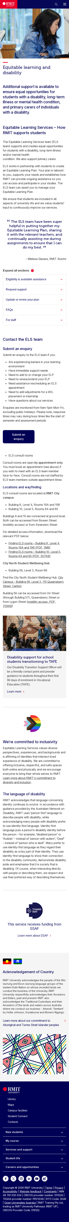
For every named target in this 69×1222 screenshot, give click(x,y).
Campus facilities (17, 1110)
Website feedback (31, 1191)
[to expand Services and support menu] (62, 1149)
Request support (16, 289)
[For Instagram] (21, 1178)
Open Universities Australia (20, 1202)
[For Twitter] (13, 1178)
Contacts (13, 1121)
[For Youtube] (37, 1178)
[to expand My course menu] (62, 1141)
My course (12, 1140)
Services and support (19, 1149)
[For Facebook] (5, 1178)
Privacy (59, 1187)
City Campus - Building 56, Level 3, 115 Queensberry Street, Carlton (33, 582)
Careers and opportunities (22, 1166)
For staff (11, 319)
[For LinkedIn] (29, 1178)
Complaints (50, 1191)
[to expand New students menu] (62, 1132)
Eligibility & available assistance (26, 279)
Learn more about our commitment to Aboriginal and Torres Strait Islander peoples (31, 1023)
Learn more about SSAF (33, 935)
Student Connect (17, 1116)
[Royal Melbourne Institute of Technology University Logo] (8, 4)
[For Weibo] (44, 1178)
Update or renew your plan (22, 299)
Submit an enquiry (18, 437)
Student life (13, 1158)
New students (14, 1132)
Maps (11, 1104)
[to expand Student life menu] (62, 1158)
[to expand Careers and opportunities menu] (62, 1167)
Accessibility (10, 1191)
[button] (56, 4)
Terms (48, 1187)
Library (12, 1099)
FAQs (9, 309)
